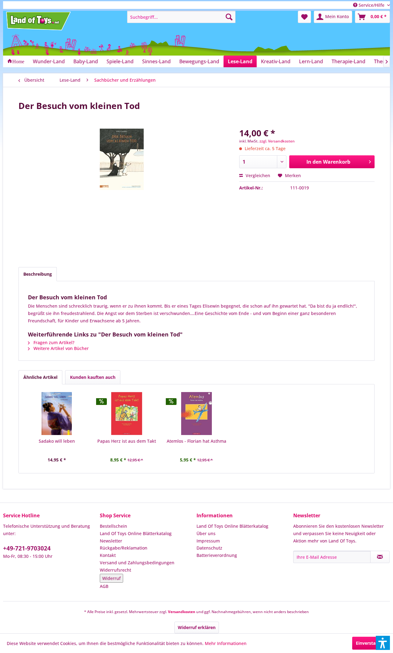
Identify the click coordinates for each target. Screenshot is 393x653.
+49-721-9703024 (27, 548)
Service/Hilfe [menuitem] (371, 5)
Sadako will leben (57, 441)
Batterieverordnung (216, 555)
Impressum (208, 541)
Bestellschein (113, 526)
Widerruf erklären (197, 627)
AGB (104, 586)
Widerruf (111, 578)
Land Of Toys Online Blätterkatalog (136, 533)
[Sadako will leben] (56, 413)
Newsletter (111, 541)
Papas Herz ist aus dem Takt (126, 441)
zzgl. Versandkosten (277, 141)
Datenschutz (209, 548)
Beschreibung (37, 274)
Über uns (206, 533)
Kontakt (108, 555)
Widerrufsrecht (115, 570)
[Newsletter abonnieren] (380, 557)
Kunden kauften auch (92, 377)
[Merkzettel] (304, 17)
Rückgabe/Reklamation (123, 548)
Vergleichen (257, 175)
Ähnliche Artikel (40, 377)
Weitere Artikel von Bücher (60, 348)
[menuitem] (181, 17)
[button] (383, 643)
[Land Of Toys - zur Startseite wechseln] (39, 21)
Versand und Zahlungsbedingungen (137, 563)
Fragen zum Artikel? (53, 342)
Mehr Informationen (226, 643)
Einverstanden (371, 643)
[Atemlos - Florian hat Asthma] (196, 413)
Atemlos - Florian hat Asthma (196, 441)
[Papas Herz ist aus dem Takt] (126, 413)
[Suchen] (229, 17)
